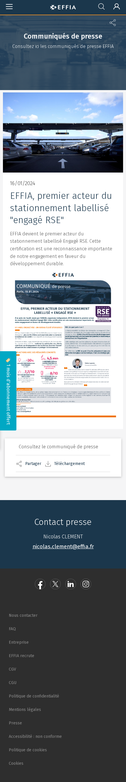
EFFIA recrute (21, 655)
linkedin (70, 584)
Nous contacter (23, 615)
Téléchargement (69, 463)
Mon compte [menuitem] (114, 5)
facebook (40, 584)
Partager (33, 463)
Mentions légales (25, 709)
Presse (15, 723)
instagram (86, 584)
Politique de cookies (28, 749)
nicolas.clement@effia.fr (63, 546)
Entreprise (19, 642)
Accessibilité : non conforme (35, 736)
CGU (12, 682)
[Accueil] (63, 6)
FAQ (12, 628)
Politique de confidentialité (34, 696)
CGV (12, 669)
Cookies (16, 763)
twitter (55, 584)
